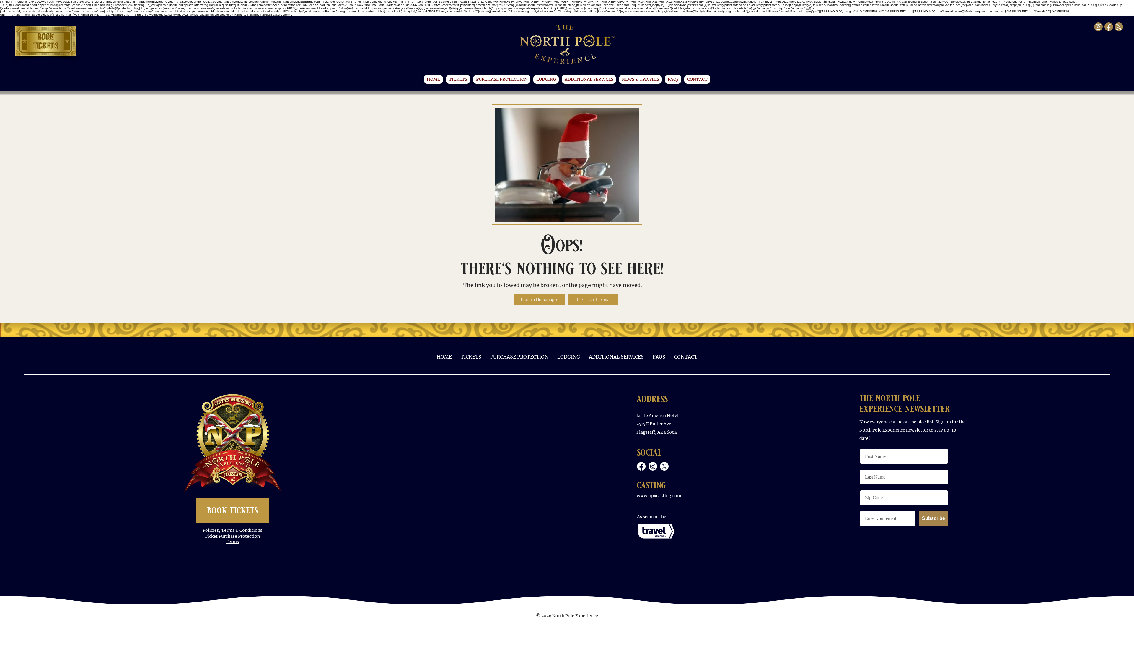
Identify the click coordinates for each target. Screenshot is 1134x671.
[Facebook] (641, 466)
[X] (664, 466)
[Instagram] (653, 466)
